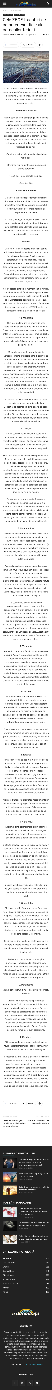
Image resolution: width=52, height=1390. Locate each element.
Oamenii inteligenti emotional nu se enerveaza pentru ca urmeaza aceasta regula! (34, 1162)
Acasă (5, 10)
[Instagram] (22, 1383)
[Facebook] (15, 1383)
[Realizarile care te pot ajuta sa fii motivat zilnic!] (10, 1177)
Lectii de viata (15, 10)
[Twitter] (30, 1383)
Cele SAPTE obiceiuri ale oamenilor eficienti (38, 1122)
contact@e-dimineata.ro (32, 1364)
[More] (40, 45)
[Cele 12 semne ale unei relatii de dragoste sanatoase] (10, 1190)
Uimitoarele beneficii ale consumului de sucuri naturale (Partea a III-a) (33, 1211)
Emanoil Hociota (16, 35)
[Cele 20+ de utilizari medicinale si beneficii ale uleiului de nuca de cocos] (10, 1239)
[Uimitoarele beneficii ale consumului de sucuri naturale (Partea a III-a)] (10, 1212)
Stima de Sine (19, 15)
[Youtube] (37, 1383)
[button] (4, 4)
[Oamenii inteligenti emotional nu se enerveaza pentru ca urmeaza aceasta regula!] (10, 1163)
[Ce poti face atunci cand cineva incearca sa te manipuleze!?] (10, 1226)
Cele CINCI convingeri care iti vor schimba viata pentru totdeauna (14, 1123)
